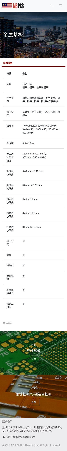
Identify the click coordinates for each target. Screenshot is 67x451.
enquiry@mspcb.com (24, 436)
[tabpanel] (33, 193)
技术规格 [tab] (7, 63)
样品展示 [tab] (7, 323)
